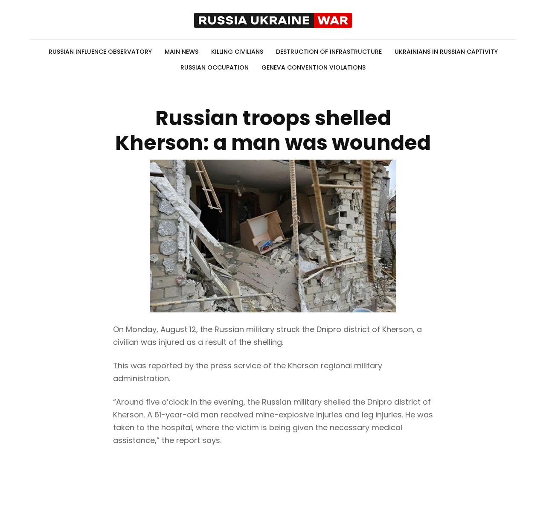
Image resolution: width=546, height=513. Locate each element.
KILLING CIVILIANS (237, 51)
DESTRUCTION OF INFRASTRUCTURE (329, 51)
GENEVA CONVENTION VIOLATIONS (313, 67)
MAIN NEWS (181, 51)
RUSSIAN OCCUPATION (214, 67)
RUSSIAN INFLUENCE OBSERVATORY (100, 51)
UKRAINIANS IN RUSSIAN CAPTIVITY (446, 51)
